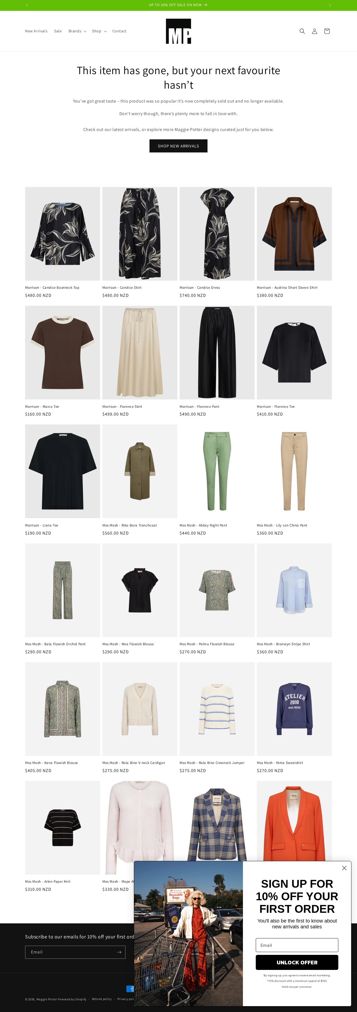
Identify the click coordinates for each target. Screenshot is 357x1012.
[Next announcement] (330, 5)
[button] (77, 31)
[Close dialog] (344, 868)
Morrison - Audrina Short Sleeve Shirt (287, 287)
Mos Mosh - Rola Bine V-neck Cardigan (133, 763)
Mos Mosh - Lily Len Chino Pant (282, 525)
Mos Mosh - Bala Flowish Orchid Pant (55, 644)
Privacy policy (127, 999)
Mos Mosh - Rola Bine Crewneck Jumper (212, 763)
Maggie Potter (47, 999)
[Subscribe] (119, 952)
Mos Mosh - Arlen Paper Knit (47, 881)
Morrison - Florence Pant (199, 406)
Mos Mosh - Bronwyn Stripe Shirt (283, 644)
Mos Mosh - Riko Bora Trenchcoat (129, 525)
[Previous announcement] (27, 5)
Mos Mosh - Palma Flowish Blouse (207, 644)
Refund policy (102, 999)
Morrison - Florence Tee (276, 406)
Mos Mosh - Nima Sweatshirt (280, 763)
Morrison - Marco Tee (42, 406)
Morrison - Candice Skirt (121, 287)
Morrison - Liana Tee (41, 525)
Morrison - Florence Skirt (122, 406)
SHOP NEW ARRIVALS (178, 146)
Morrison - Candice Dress (200, 287)
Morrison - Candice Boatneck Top (52, 287)
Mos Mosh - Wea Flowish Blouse (128, 644)
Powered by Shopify (72, 999)
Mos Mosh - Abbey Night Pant (203, 525)
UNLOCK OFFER (297, 962)
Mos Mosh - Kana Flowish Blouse (51, 763)
